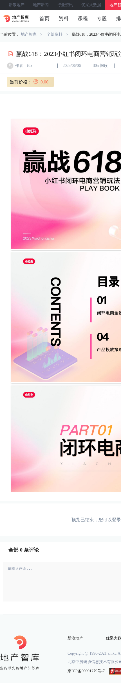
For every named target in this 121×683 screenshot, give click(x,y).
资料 (64, 18)
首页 (44, 18)
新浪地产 (16, 5)
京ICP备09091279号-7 (86, 671)
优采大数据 (91, 5)
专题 (102, 18)
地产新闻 (41, 5)
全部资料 (54, 34)
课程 (83, 18)
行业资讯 (65, 5)
